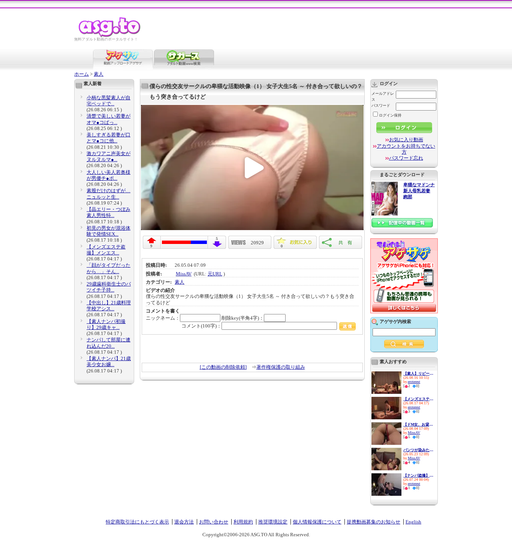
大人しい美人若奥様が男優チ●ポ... (108, 175)
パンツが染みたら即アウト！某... (418, 450)
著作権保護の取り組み (280, 367)
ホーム (81, 74)
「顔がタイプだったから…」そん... (108, 268)
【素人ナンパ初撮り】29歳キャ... (106, 324)
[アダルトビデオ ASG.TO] (110, 36)
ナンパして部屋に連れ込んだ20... (108, 343)
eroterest (414, 382)
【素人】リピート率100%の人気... (418, 373)
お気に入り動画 (406, 139)
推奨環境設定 (272, 522)
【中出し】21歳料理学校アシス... (109, 305)
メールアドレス (382, 96)
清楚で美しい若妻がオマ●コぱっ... (108, 119)
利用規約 (243, 522)
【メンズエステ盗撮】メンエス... (106, 250)
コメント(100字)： (201, 326)
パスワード (380, 105)
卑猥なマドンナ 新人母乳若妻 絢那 (419, 191)
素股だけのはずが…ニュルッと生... (108, 193)
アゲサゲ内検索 (395, 321)
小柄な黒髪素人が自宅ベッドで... (108, 100)
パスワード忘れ (406, 158)
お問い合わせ (213, 522)
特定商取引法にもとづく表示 (137, 522)
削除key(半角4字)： (243, 318)
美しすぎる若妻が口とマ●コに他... (108, 138)
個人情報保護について (317, 522)
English (413, 522)
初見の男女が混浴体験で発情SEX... (108, 231)
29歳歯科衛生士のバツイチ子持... (109, 287)
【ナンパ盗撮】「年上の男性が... (418, 475)
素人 (98, 74)
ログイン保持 (390, 115)
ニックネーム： (163, 318)
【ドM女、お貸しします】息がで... (418, 424)
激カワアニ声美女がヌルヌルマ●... (108, 156)
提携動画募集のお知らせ (373, 522)
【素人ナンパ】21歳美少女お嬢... (109, 361)
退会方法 (184, 522)
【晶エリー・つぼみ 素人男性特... (108, 212)
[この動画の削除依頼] (223, 367)
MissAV (184, 274)
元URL (215, 274)
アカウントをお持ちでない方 (406, 149)
